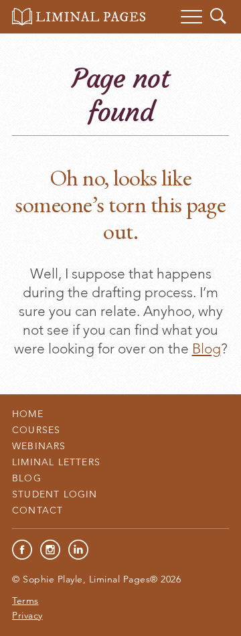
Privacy (27, 615)
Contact (37, 510)
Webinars (39, 446)
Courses (36, 430)
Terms (25, 600)
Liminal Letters (56, 462)
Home (28, 414)
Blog (206, 348)
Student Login (55, 494)
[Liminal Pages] (79, 16)
